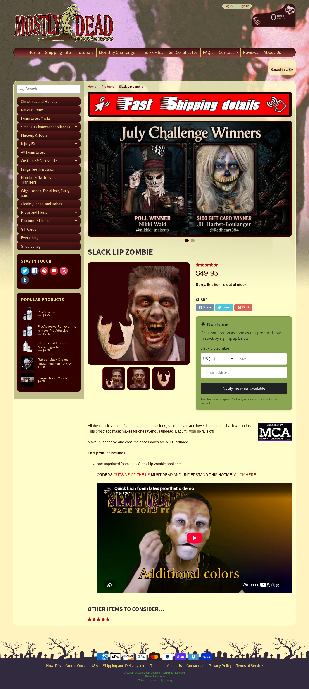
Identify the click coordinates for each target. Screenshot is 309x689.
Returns (156, 666)
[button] (207, 265)
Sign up (244, 6)
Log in (229, 6)
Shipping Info (58, 52)
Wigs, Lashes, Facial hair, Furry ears (51, 193)
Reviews (250, 52)
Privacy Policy (220, 666)
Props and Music (51, 213)
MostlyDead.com (152, 672)
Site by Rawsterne (155, 676)
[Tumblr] (25, 280)
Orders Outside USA (81, 666)
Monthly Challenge (117, 52)
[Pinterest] (44, 271)
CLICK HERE (245, 475)
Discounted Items (51, 221)
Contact (229, 53)
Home (34, 52)
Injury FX (51, 144)
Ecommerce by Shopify (160, 680)
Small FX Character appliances (51, 127)
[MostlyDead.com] (64, 24)
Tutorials (84, 52)
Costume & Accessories (51, 161)
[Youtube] (54, 271)
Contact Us (195, 666)
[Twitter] (25, 271)
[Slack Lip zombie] (113, 378)
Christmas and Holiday (39, 101)
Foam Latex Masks (35, 118)
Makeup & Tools (51, 136)
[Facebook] (35, 271)
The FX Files (152, 52)
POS (139, 680)
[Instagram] (64, 271)
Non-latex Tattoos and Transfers (39, 180)
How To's (53, 666)
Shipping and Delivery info (124, 666)
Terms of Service (249, 666)
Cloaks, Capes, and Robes (41, 203)
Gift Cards (28, 229)
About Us (272, 52)
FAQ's (208, 52)
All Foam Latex (33, 152)
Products (107, 86)
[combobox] (49, 89)
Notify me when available (244, 388)
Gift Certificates (183, 52)
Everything (30, 237)
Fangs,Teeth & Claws (51, 170)
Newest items (32, 109)
